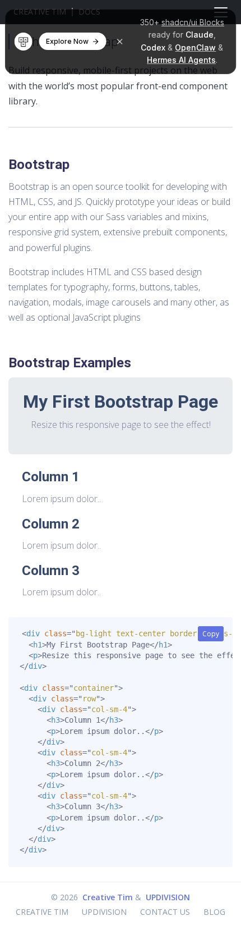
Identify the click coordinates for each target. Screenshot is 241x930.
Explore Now (67, 41)
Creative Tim (107, 897)
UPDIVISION (168, 897)
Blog (214, 911)
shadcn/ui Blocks (192, 22)
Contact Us (165, 911)
